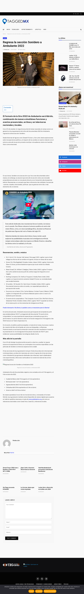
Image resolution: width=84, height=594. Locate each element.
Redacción (6, 49)
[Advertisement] (42, 6)
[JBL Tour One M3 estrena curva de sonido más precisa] (63, 78)
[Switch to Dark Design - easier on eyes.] (81, 13)
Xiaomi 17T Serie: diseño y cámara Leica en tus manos (75, 67)
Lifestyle (38, 29)
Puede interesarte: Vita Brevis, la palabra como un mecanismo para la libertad (26, 307)
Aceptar (31, 591)
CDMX (5, 38)
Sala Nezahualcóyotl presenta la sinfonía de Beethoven (45, 469)
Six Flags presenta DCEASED (8, 488)
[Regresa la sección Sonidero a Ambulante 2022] (28, 69)
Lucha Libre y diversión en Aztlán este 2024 (45, 488)
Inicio (8, 29)
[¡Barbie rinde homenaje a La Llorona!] (63, 147)
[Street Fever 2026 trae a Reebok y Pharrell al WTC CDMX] (11, 461)
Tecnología (15, 29)
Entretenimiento (27, 29)
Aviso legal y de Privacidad (25, 584)
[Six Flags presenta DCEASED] (11, 481)
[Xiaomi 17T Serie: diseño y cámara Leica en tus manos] (63, 68)
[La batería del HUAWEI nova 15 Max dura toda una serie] (63, 45)
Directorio (57, 584)
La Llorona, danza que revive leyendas (27, 488)
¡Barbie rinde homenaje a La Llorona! (73, 146)
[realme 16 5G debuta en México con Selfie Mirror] (63, 58)
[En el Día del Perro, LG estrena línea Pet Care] (63, 124)
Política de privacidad (50, 591)
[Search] (81, 29)
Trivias (65, 584)
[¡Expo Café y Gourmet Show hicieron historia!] (28, 461)
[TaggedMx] (15, 21)
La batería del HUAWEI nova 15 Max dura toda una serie (74, 46)
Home (4, 33)
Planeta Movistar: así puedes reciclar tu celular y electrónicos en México (74, 135)
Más (45, 29)
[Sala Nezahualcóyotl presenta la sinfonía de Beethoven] (46, 461)
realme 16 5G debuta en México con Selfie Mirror (74, 57)
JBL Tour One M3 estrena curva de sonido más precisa (75, 77)
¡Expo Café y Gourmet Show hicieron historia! (28, 468)
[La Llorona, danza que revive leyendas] (28, 481)
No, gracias (39, 591)
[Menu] (3, 29)
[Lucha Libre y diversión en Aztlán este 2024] (46, 481)
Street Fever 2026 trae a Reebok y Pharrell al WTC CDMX (10, 469)
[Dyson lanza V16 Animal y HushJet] (70, 97)
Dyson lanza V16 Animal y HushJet (68, 108)
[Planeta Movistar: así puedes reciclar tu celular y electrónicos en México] (63, 134)
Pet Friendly (62, 103)
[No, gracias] (82, 589)
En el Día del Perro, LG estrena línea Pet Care (75, 123)
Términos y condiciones (44, 584)
